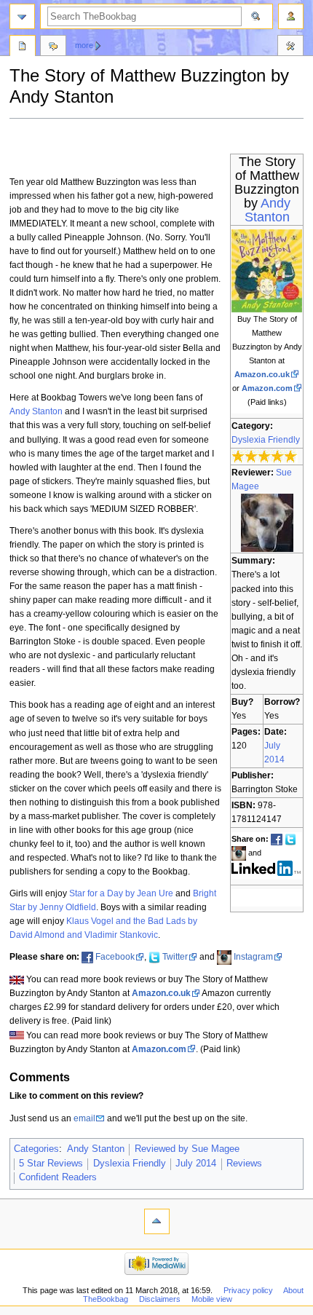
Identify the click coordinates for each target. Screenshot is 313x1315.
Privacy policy (248, 1290)
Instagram (253, 957)
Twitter (175, 957)
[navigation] (22, 16)
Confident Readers (58, 1177)
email (84, 1118)
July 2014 (195, 1163)
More (84, 45)
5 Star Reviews (51, 1163)
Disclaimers (160, 1299)
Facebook (115, 957)
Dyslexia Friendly (265, 440)
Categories (36, 1149)
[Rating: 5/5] (264, 456)
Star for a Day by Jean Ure (121, 893)
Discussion (53, 47)
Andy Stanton (267, 210)
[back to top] (157, 1221)
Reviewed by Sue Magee (187, 1149)
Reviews (244, 1163)
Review (22, 47)
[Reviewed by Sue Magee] (267, 523)
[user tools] (291, 16)
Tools (290, 47)
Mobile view (211, 1299)
